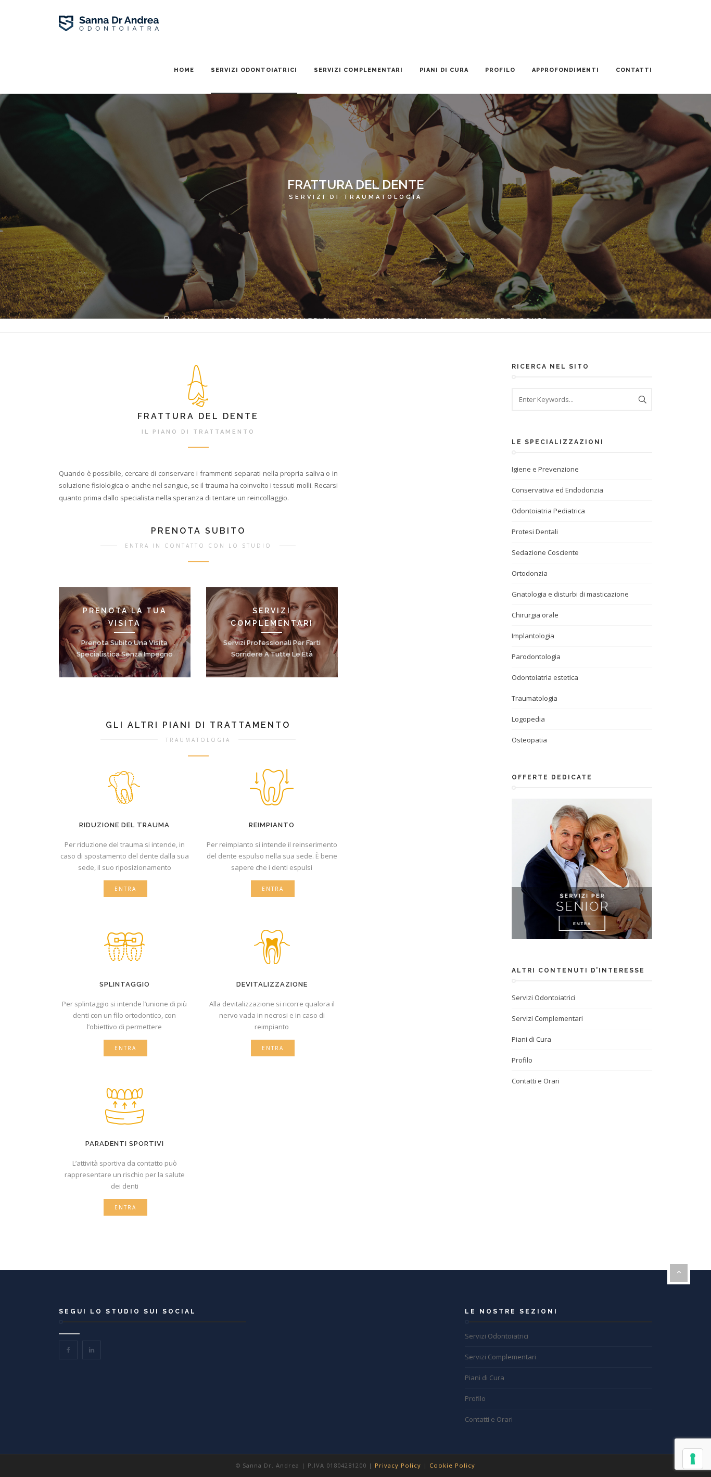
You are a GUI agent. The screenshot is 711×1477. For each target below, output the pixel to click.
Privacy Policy (398, 1465)
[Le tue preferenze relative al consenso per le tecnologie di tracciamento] (693, 1459)
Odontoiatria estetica (545, 677)
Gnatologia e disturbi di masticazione (570, 594)
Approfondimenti (565, 70)
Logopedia (528, 719)
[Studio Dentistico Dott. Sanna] (109, 24)
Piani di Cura (444, 70)
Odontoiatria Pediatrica (548, 510)
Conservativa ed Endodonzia (557, 490)
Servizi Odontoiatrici (254, 70)
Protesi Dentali (535, 531)
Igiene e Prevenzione (545, 469)
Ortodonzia (530, 573)
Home (184, 70)
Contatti (634, 70)
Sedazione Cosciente (545, 552)
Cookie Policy (452, 1465)
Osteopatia (529, 739)
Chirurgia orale (535, 615)
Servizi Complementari (358, 70)
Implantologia (533, 635)
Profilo (500, 70)
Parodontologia (536, 656)
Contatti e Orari (536, 1080)
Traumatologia (393, 320)
